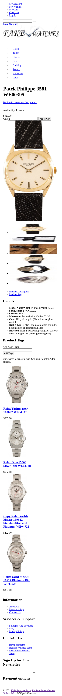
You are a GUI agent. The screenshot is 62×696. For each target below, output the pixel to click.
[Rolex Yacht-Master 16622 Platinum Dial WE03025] (17, 570)
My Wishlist (15, 6)
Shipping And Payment (21, 625)
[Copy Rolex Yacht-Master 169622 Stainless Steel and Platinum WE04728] (17, 510)
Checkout (14, 12)
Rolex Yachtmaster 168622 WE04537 (15, 410)
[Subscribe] (34, 672)
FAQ (11, 628)
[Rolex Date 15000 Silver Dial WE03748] (17, 456)
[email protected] (17, 644)
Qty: (5, 118)
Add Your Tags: (11, 347)
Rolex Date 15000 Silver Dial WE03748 (17, 464)
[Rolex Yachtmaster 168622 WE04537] (17, 402)
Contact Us (15, 612)
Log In (12, 15)
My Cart (13, 9)
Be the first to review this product (20, 102)
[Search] (34, 21)
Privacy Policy (16, 631)
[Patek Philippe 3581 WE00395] (30, 220)
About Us (14, 606)
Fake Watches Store (21, 690)
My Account (15, 4)
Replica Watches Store (20, 647)
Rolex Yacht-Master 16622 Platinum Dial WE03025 (16, 580)
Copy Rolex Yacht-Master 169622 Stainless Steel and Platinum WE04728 (16, 521)
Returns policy (16, 609)
